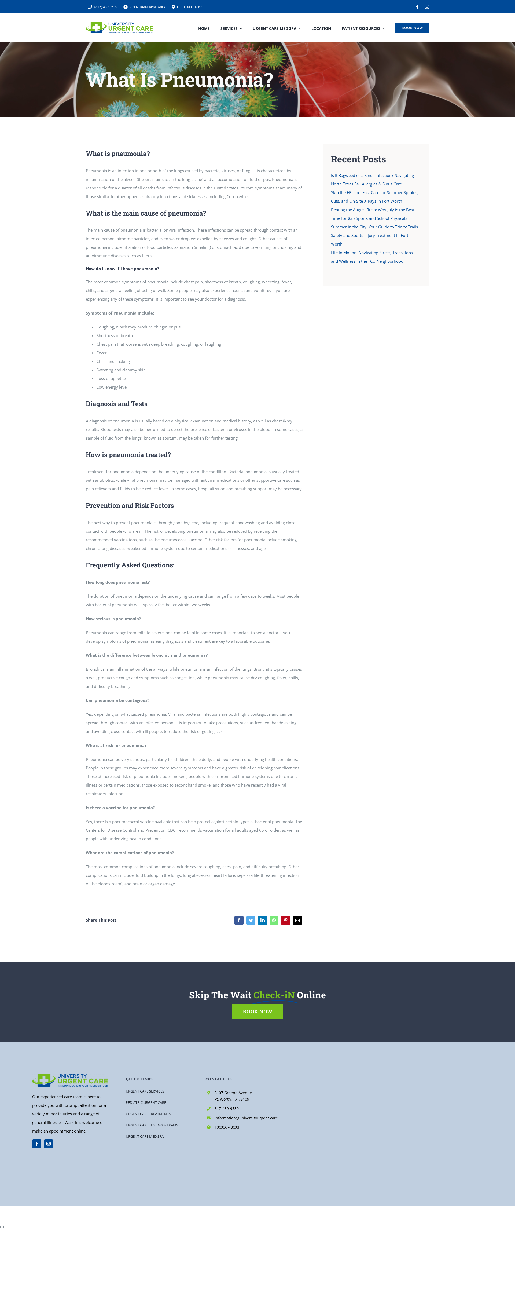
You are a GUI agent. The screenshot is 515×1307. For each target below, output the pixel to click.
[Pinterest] (286, 920)
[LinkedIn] (262, 920)
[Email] (297, 920)
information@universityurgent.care (246, 1117)
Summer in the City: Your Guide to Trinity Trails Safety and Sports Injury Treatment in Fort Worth (374, 235)
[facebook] (417, 7)
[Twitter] (251, 920)
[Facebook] (239, 920)
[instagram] (427, 7)
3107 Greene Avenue (233, 1092)
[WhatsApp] (274, 920)
